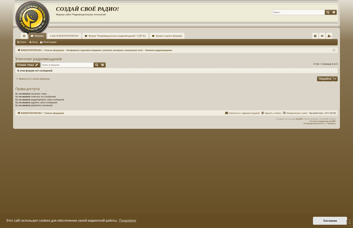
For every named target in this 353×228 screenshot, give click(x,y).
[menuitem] (315, 36)
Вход (34, 42)
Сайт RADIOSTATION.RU (64, 35)
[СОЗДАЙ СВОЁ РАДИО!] (35, 12)
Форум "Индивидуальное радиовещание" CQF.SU (117, 35)
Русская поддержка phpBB (323, 121)
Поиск (23, 42)
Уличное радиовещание (38, 58)
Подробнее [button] (127, 220)
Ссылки (25, 36)
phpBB (299, 119)
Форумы (39, 35)
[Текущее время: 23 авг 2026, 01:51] (334, 50)
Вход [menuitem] (323, 36)
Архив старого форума (169, 35)
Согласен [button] (330, 220)
